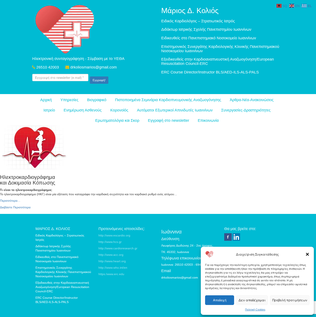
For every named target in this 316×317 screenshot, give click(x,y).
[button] (307, 254)
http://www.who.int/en (112, 267)
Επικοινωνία (208, 120)
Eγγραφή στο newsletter (168, 120)
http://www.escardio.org (114, 235)
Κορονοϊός (119, 110)
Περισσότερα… (10, 200)
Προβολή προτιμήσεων (289, 300)
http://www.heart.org (112, 261)
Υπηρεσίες (69, 100)
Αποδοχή (219, 300)
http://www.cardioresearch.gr (117, 248)
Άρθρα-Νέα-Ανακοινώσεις (252, 100)
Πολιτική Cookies (255, 309)
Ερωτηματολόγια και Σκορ (117, 120)
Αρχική (46, 100)
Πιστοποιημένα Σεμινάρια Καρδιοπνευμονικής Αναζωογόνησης (168, 100)
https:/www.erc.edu (111, 274)
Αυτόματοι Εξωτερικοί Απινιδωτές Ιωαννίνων (175, 110)
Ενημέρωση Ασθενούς (83, 110)
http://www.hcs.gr (110, 242)
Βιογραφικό (96, 100)
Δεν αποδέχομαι (252, 300)
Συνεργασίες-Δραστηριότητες (246, 110)
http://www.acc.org (110, 254)
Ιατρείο (49, 110)
